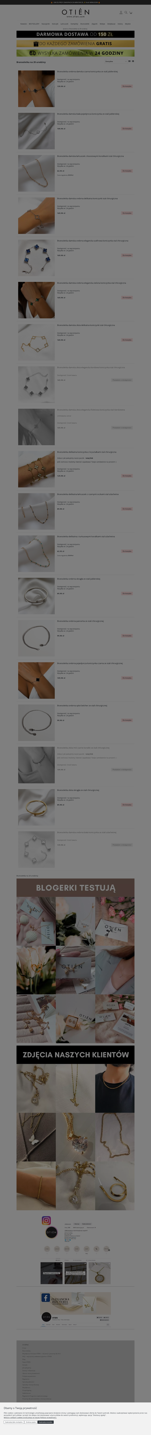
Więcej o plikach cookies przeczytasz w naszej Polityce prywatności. (30, 1417)
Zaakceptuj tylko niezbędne (14, 1422)
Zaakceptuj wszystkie (45, 1422)
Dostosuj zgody (31, 1422)
